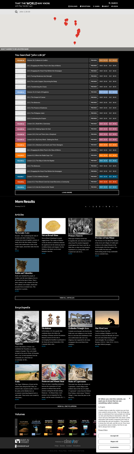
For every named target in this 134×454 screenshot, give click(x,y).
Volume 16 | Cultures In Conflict (37, 60)
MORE (17, 251)
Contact (69, 446)
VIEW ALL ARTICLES (67, 298)
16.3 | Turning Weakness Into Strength (39, 76)
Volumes (73, 6)
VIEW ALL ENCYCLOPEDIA (67, 406)
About (106, 6)
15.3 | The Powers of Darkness (37, 108)
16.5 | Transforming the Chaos (37, 87)
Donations (76, 446)
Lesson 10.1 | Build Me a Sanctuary (38, 123)
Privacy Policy (63, 451)
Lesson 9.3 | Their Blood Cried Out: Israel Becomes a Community (48, 182)
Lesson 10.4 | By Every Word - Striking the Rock (42, 139)
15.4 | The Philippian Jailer (35, 113)
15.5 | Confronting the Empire (36, 118)
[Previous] (86, 206)
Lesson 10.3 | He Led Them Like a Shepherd (41, 134)
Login (115, 6)
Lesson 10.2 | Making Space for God (39, 129)
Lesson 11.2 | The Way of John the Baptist (40, 160)
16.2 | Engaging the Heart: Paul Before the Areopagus (44, 71)
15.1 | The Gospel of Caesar (36, 97)
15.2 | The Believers (33, 102)
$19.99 (103, 60)
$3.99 (103, 65)
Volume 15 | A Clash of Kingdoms (38, 92)
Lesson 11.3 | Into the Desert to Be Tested (40, 187)
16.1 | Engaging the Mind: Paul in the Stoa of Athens (44, 65)
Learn (97, 6)
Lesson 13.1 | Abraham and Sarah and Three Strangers (45, 145)
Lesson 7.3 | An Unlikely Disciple (37, 176)
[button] (65, 24)
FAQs (57, 446)
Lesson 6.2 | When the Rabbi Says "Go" (40, 155)
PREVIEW (94, 60)
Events (62, 446)
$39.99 (113, 60)
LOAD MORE (67, 192)
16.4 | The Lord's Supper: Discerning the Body (42, 81)
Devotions (86, 6)
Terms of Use (53, 451)
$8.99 (112, 65)
